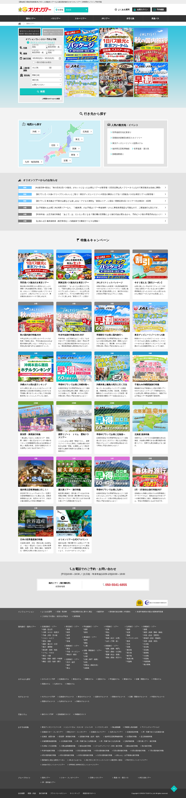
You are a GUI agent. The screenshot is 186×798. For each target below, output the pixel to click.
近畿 (66, 160)
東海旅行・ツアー (90, 637)
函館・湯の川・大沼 (50, 644)
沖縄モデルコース (82, 701)
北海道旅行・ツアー (49, 627)
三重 (86, 646)
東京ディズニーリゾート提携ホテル (127, 143)
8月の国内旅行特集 (49, 755)
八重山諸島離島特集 (68, 746)
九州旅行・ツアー (132, 627)
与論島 (129, 661)
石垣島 (146, 650)
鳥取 (107, 635)
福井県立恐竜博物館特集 (114, 737)
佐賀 (128, 632)
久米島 (146, 644)
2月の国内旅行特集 (66, 751)
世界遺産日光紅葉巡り (121, 132)
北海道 (86, 131)
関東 (74, 148)
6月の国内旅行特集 (139, 751)
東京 (68, 649)
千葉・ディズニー (73, 652)
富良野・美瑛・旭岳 (50, 650)
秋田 (68, 632)
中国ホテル (157, 679)
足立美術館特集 (146, 737)
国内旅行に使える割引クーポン (53, 760)
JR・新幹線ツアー (48, 782)
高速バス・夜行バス (121, 778)
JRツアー (105, 18)
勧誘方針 (100, 612)
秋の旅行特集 (147, 746)
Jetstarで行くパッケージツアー (53, 765)
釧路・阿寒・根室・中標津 (52, 659)
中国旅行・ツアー (111, 627)
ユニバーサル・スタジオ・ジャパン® (79, 727)
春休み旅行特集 (85, 746)
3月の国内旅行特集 (84, 751)
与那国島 (147, 661)
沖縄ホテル (70, 684)
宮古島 (146, 647)
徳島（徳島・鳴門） (113, 649)
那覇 (145, 629)
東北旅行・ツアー (72, 627)
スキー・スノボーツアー (70, 778)
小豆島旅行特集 (66, 741)
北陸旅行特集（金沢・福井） (90, 737)
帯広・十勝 (47, 656)
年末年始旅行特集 (48, 751)
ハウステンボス (132, 638)
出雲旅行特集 (132, 737)
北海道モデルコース (66, 697)
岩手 (68, 635)
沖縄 (34, 131)
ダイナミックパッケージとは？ (42, 42)
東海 (73, 155)
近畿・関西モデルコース (138, 697)
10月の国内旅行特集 (85, 755)
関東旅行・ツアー (72, 646)
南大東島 (147, 664)
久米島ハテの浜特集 (49, 746)
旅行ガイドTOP (47, 714)
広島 (107, 629)
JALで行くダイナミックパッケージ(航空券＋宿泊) (104, 760)
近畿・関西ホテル (142, 679)
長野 (86, 629)
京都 (86, 656)
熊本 (128, 641)
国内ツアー (31, 18)
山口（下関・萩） (112, 641)
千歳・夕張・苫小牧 (50, 635)
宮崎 (128, 647)
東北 (77, 139)
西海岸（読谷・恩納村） (153, 638)
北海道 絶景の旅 (48, 737)
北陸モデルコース (101, 697)
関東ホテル (89, 679)
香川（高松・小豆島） (114, 652)
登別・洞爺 (47, 641)
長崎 (128, 635)
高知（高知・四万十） (114, 657)
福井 (68, 665)
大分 (128, 644)
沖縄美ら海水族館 (131, 727)
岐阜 (86, 640)
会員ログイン (142, 9)
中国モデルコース (157, 697)
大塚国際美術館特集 (49, 741)
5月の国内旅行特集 (120, 751)
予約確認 (160, 9)
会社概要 (21, 793)
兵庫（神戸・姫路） (91, 659)
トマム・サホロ (48, 653)
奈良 (86, 662)
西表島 (146, 653)
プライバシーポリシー (58, 793)
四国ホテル (46, 684)
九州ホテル (58, 684)
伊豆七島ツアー (145, 778)
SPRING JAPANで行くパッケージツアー (84, 765)
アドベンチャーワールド (151, 727)
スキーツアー (80, 18)
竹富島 (146, 659)
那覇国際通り (118, 154)
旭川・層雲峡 (47, 647)
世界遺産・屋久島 (141, 149)
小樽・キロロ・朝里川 (51, 632)
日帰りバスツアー (96, 778)
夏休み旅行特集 (132, 746)
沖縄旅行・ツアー (149, 627)
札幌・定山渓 (47, 629)
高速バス (155, 18)
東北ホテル (77, 679)
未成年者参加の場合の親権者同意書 (150, 612)
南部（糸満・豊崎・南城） (153, 632)
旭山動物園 (116, 727)
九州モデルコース (65, 701)
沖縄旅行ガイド (80, 714)
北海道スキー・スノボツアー (52, 732)
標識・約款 (32, 793)
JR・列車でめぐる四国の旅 (86, 741)
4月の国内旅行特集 (102, 751)
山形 (68, 638)
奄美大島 (130, 659)
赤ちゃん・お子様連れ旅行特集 (127, 755)
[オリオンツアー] (19, 24)
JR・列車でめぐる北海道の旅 (153, 732)
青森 (68, 629)
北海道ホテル (64, 679)
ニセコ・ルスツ (48, 638)
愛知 (86, 643)
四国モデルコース (48, 701)
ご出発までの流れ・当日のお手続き (55, 616)
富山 (68, 668)
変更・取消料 (62, 612)
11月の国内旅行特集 (104, 755)
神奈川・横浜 (72, 654)
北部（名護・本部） (151, 641)
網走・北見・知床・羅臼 (52, 661)
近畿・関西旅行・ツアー (93, 650)
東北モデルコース (84, 697)
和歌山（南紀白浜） (91, 665)
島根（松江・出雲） (113, 638)
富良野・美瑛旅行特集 (67, 737)
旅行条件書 (43, 793)
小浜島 (146, 656)
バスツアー (55, 18)
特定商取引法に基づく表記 (82, 612)
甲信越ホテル (115, 679)
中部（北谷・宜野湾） (152, 635)
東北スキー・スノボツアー (77, 732)
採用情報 (77, 616)
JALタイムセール (75, 760)
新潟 (86, 632)
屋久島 (129, 653)
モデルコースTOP (48, 697)
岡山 (107, 632)
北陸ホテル (101, 679)
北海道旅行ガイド (64, 714)
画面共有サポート (89, 793)
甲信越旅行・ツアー (91, 627)
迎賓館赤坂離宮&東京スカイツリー (127, 138)
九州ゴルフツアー (116, 732)
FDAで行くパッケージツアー (137, 760)
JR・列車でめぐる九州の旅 (110, 741)
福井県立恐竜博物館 (120, 149)
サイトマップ (75, 793)
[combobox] (38, 47)
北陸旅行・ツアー (72, 659)
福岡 (128, 629)
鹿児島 (129, 650)
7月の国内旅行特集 (157, 751)
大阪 (86, 653)
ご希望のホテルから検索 (51, 99)
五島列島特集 (129, 741)
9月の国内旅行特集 (67, 755)
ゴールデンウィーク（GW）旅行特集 (108, 746)
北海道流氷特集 (132, 732)
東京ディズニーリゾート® (51, 727)
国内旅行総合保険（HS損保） (120, 612)
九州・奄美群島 (32, 162)
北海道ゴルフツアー (98, 732)
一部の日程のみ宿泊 (43, 62)
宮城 (68, 641)
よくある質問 (123, 9)
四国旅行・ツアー (111, 646)
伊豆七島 (130, 18)
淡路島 (86, 668)
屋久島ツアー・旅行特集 (147, 741)
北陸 (53, 145)
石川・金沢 (71, 662)
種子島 (129, 656)
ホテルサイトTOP (48, 679)
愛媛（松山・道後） (113, 654)
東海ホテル (128, 679)
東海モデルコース (118, 697)
